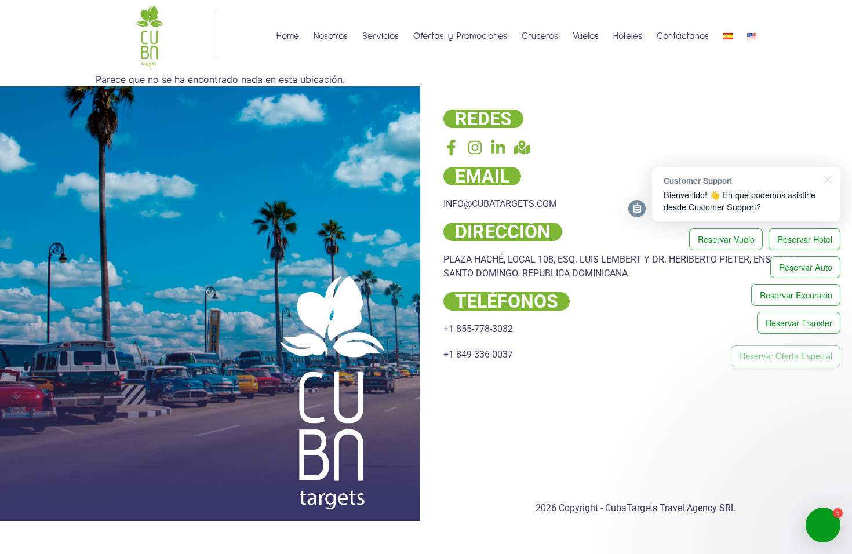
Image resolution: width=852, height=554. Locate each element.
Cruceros (540, 36)
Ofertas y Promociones (460, 36)
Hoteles (627, 36)
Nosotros (331, 36)
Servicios (380, 36)
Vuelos (586, 36)
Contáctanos (683, 36)
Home (287, 36)
